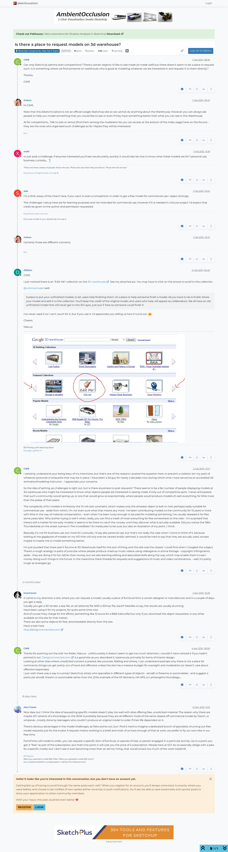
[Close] (210, 779)
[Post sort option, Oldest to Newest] (182, 51)
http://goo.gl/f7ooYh (32, 450)
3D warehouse (97, 281)
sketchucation (27, 3)
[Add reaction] (182, 89)
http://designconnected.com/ (42, 629)
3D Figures (28, 756)
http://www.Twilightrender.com (38, 173)
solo (26, 191)
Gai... (25, 133)
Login (39, 807)
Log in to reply (200, 51)
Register (24, 807)
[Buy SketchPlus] (114, 832)
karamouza (30, 593)
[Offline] (19, 102)
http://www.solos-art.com (35, 213)
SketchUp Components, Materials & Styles (38, 51)
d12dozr (28, 270)
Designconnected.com (56, 657)
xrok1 (26, 151)
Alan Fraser (30, 707)
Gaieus (27, 100)
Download (114, 33)
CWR (26, 59)
